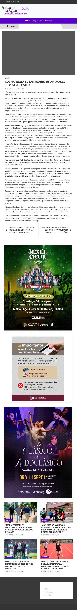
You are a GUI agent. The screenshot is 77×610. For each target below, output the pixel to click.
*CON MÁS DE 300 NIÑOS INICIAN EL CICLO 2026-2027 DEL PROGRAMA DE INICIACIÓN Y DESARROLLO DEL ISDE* (56, 528)
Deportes (48, 21)
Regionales (37, 21)
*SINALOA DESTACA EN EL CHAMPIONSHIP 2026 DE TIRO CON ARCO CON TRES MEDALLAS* (19, 565)
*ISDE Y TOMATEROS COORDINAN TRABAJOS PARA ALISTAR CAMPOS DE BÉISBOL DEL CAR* (19, 528)
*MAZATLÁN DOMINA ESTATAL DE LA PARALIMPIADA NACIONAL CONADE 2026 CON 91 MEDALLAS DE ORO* (55, 565)
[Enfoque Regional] (15, 11)
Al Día (27, 21)
